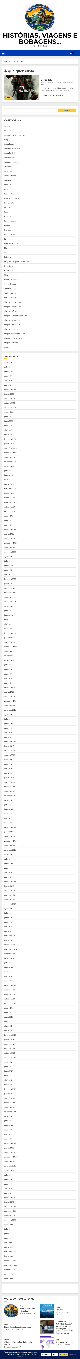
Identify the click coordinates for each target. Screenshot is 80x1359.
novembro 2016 (10, 841)
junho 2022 (8, 565)
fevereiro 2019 (10, 741)
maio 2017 (8, 814)
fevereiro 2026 (10, 389)
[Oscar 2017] (21, 87)
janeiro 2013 (9, 1039)
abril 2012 (8, 1080)
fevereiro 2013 (10, 1035)
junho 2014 (8, 967)
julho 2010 (8, 1175)
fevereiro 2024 (10, 489)
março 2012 (8, 1085)
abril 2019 (8, 732)
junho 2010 (8, 1179)
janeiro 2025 (9, 443)
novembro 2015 (10, 895)
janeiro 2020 (9, 692)
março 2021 (8, 629)
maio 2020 (8, 674)
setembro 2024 (10, 462)
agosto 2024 (9, 466)
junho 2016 (8, 863)
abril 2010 (8, 1188)
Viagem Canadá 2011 (12, 307)
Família (7, 207)
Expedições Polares (11, 198)
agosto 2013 (9, 1008)
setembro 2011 (10, 1112)
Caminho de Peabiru (12, 153)
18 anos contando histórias (27, 1310)
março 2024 (8, 484)
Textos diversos (10, 284)
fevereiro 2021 (10, 633)
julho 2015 (8, 913)
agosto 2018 (9, 760)
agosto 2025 (9, 412)
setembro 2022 (10, 552)
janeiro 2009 (9, 1256)
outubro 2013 (9, 999)
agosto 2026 (9, 362)
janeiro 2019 (9, 746)
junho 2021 (8, 615)
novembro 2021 (10, 592)
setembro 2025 (10, 407)
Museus (7, 248)
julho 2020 (8, 665)
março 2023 (8, 525)
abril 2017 (8, 818)
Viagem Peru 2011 (11, 329)
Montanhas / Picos (11, 243)
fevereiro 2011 (10, 1143)
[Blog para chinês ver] (47, 1343)
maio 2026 (8, 376)
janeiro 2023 (9, 534)
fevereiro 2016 (10, 881)
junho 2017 (8, 809)
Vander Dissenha (48, 83)
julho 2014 (8, 963)
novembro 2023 (10, 502)
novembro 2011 (10, 1103)
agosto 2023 (9, 516)
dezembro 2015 (10, 890)
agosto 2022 (9, 556)
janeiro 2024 (9, 493)
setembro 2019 (10, 710)
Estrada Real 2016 (11, 194)
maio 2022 (8, 570)
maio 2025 (8, 425)
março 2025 (8, 434)
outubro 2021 (9, 597)
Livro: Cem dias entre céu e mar (18, 1327)
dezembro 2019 (10, 696)
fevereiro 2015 (10, 936)
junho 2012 (8, 1071)
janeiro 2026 (9, 394)
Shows (6, 275)
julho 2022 (8, 561)
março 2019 (8, 737)
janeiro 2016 (9, 886)
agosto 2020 (9, 660)
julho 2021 (8, 610)
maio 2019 (8, 728)
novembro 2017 (10, 787)
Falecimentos (9, 203)
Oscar (8, 97)
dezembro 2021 (10, 588)
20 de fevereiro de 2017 (66, 83)
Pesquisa (67, 110)
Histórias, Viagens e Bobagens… (40, 38)
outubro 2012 (9, 1053)
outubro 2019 (9, 705)
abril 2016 (8, 872)
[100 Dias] (47, 1311)
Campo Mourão (10, 158)
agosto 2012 (9, 1062)
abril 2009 (8, 1242)
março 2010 (8, 1193)
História (7, 230)
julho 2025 (8, 416)
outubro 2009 (9, 1215)
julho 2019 (8, 719)
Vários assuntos (10, 297)
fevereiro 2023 (10, 529)
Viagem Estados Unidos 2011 (15, 316)
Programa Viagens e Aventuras (16, 261)
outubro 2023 (9, 507)
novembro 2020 (10, 647)
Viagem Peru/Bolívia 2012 (14, 334)
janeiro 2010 (9, 1202)
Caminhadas (9, 144)
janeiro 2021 (9, 638)
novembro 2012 (10, 1048)
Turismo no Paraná (11, 293)
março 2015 (8, 931)
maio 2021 (8, 620)
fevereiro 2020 (10, 687)
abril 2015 (8, 927)
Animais (7, 130)
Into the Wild (9, 234)
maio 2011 (8, 1130)
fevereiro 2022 (10, 579)
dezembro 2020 (10, 642)
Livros (6, 239)
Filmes (6, 212)
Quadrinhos (9, 266)
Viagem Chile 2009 (11, 311)
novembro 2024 (10, 453)
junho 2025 (8, 421)
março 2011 (8, 1139)
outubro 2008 (9, 1270)
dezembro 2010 (10, 1152)
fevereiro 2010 (10, 1197)
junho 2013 (8, 1017)
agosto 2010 (9, 1170)
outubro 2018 (9, 755)
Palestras (7, 257)
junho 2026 (8, 371)
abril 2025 (8, 430)
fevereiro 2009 (10, 1252)
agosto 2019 (9, 714)
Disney (6, 189)
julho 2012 (8, 1066)
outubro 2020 (9, 651)
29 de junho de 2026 (64, 1345)
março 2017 (8, 823)
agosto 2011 (9, 1116)
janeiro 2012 (9, 1094)
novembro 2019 (10, 701)
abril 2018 (8, 769)
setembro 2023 (10, 511)
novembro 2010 (10, 1157)
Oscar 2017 (46, 79)
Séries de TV (9, 270)
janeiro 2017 (9, 832)
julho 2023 (8, 520)
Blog (6, 140)
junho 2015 (8, 918)
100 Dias (59, 1310)
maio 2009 (8, 1238)
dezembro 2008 (10, 1261)
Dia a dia (7, 185)
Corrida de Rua (10, 176)
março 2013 (8, 1030)
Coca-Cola (8, 171)
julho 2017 (8, 805)
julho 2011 (8, 1121)
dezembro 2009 (10, 1206)
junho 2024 (8, 475)
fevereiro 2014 (10, 985)
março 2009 (8, 1247)
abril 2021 (8, 624)
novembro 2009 (10, 1211)
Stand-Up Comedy (11, 279)
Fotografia (8, 216)
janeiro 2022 (9, 583)
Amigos (7, 126)
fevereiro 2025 (10, 439)
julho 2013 (8, 1012)
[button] (3, 53)
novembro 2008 (10, 1265)
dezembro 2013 (10, 990)
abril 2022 (8, 574)
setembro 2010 (10, 1166)
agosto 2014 (9, 958)
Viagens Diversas (11, 343)
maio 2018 (8, 764)
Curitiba (7, 180)
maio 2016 (8, 868)
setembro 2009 (10, 1220)
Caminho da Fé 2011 (12, 149)
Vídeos (6, 347)
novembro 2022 (10, 543)
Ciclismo (7, 167)
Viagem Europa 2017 (12, 320)
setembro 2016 (10, 850)
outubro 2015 (9, 899)
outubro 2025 (9, 403)
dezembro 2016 (10, 836)
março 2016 (8, 877)
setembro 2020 (10, 656)
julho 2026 (8, 367)
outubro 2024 (9, 457)
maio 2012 (8, 1075)
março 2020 (8, 683)
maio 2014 (8, 972)
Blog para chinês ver (65, 1342)
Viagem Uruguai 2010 (13, 338)
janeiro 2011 (9, 1148)
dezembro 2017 (10, 782)
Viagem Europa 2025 (12, 325)
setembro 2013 (10, 1003)
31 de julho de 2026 (12, 1330)
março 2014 (8, 981)
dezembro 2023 (10, 498)
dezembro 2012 (10, 1044)
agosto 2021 (9, 606)
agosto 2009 (9, 1224)
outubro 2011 (9, 1107)
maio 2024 (8, 480)
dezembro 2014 (10, 945)
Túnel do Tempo (10, 288)
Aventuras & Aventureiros (14, 135)
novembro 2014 (10, 949)
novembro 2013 (10, 994)
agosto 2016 (9, 854)
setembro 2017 (10, 796)
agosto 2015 (9, 908)
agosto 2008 (9, 1279)
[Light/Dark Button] (72, 53)
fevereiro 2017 (10, 827)
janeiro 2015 (9, 940)
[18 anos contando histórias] (11, 1311)
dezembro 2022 (10, 538)
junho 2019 (8, 723)
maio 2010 (8, 1184)
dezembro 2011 (10, 1098)
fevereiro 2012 (10, 1089)
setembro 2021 (10, 601)
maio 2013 (8, 1021)
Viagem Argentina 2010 (13, 302)
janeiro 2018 (9, 778)
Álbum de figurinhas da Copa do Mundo (18, 1343)
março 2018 (8, 773)
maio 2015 (8, 922)
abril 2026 (8, 380)
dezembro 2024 (10, 448)
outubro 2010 (9, 1161)
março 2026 (8, 385)
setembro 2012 (10, 1057)
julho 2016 (8, 859)
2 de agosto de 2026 (64, 1313)
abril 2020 (8, 678)
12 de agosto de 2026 (29, 1314)
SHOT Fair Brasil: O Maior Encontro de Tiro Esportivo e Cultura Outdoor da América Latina (64, 1328)
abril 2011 (8, 1134)
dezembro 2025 (10, 398)
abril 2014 (8, 976)
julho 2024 (8, 471)
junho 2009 (8, 1233)
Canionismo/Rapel (11, 162)
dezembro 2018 (10, 751)
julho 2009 (8, 1229)
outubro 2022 (9, 547)
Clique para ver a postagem (52, 95)
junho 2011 (8, 1125)
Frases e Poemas (10, 221)
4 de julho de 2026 (12, 1347)
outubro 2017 (9, 791)
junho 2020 (8, 669)
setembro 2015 (10, 904)
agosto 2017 (9, 800)
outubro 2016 (9, 845)
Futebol (7, 225)
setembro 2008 (10, 1274)
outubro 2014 (9, 954)
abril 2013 (8, 1026)
